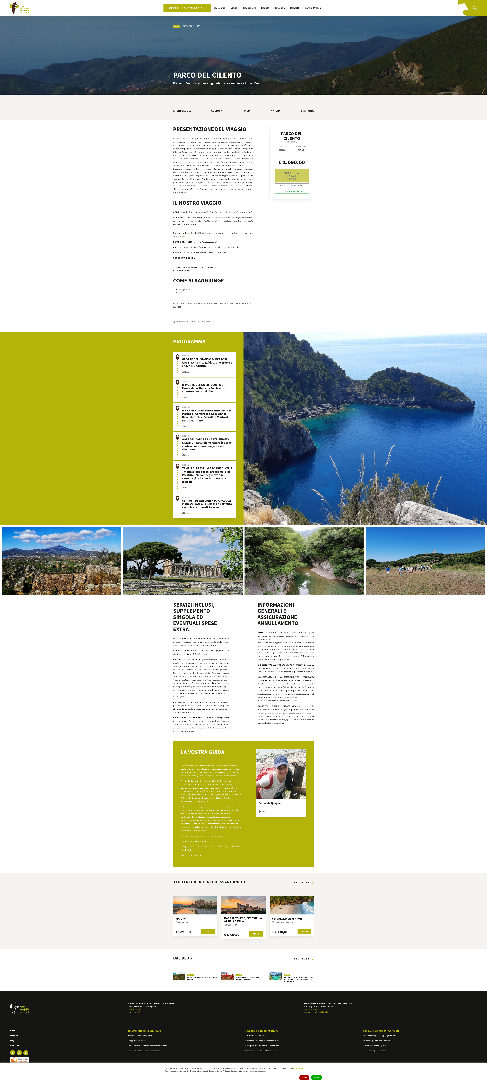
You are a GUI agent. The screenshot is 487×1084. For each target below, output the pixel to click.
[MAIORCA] (195, 905)
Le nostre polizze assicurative (376, 1040)
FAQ (12, 1040)
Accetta (317, 1078)
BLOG (12, 1030)
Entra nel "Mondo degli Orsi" (141, 1035)
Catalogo (279, 8)
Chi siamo (219, 8)
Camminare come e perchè (375, 1045)
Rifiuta (304, 1078)
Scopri (208, 931)
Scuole (265, 8)
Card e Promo (313, 8)
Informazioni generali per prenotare (379, 1035)
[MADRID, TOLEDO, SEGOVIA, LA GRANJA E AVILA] (243, 905)
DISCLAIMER (15, 1045)
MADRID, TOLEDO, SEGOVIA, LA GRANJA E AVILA (243, 919)
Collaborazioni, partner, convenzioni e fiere (147, 1045)
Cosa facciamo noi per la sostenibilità (262, 1040)
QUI (185, 236)
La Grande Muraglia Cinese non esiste (202, 979)
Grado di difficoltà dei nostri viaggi (144, 1051)
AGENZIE (14, 1035)
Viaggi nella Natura (137, 1040)
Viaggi (234, 8)
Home (176, 26)
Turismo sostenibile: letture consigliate (263, 1051)
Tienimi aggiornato (291, 191)
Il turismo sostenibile (255, 1035)
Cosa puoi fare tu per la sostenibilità (262, 1045)
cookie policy (298, 1068)
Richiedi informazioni (291, 185)
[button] (207, 371)
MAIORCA (181, 918)
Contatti (295, 8)
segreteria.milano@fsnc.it (316, 1012)
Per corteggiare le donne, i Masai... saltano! (249, 979)
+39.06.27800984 (135, 1009)
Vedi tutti (302, 882)
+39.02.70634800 (311, 1009)
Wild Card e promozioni (374, 1051)
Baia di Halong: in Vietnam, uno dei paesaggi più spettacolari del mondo (298, 980)
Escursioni (249, 8)
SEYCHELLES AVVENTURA (287, 918)
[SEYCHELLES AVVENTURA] (292, 905)
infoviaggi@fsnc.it (136, 1012)
